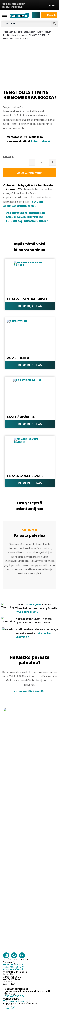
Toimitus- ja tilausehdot (16, 1001)
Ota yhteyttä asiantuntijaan (25, 212)
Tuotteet (7, 31)
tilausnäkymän (32, 604)
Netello (9, 1008)
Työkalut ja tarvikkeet (24, 31)
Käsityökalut (43, 31)
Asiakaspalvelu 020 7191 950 (24, 217)
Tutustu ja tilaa (29, 306)
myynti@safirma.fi (13, 969)
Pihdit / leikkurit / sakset (15, 35)
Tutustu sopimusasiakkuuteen (27, 221)
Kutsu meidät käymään (29, 691)
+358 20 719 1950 (13, 964)
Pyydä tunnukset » (27, 611)
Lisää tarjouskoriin (29, 172)
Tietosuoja (9, 1006)
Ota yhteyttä (50, 5)
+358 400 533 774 (13, 966)
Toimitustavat (40, 141)
